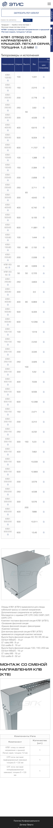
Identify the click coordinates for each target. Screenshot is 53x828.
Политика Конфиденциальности (26, 821)
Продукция (5, 25)
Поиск (27, 20)
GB (51, 826)
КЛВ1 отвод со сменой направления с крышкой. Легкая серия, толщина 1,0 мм (15, 750)
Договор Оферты (26, 825)
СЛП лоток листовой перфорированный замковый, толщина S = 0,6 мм (15, 760)
